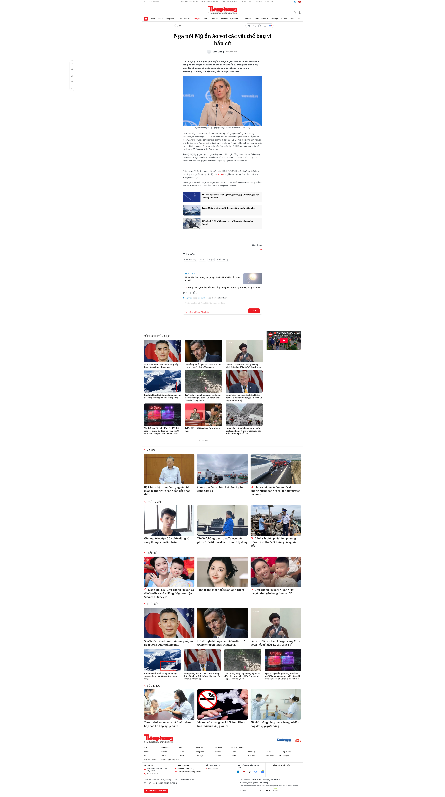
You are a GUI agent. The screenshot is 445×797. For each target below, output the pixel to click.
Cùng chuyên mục (157, 336)
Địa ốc (179, 19)
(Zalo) (192, 769)
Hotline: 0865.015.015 (189, 2)
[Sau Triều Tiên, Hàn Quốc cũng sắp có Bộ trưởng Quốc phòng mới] (162, 351)
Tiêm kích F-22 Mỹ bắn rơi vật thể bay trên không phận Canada (228, 222)
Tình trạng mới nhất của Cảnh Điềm (220, 589)
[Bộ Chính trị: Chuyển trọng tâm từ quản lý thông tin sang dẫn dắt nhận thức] (169, 469)
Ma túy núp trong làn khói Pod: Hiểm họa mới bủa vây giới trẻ (221, 724)
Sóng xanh (170, 19)
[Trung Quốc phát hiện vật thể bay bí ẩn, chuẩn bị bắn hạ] (191, 210)
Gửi (254, 311)
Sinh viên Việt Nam (229, 2)
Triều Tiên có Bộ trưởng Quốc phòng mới (202, 429)
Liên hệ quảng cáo (183, 765)
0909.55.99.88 (183, 769)
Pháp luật (214, 19)
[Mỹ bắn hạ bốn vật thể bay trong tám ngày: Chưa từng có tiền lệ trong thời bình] (191, 197)
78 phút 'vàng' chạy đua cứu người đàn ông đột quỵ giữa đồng (275, 724)
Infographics (237, 748)
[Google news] (264, 772)
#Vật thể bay (190, 259)
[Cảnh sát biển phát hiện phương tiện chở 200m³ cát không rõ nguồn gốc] (276, 520)
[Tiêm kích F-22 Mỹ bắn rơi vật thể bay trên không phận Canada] (191, 223)
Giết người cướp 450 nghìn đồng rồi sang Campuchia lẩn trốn (167, 540)
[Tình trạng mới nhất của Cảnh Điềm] (222, 572)
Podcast (200, 748)
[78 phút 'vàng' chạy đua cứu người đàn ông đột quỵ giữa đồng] (276, 704)
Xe (241, 19)
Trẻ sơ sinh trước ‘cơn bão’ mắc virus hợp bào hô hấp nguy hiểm (167, 724)
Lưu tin (72, 75)
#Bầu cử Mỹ (222, 259)
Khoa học (274, 19)
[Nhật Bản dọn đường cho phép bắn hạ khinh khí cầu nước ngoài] (252, 278)
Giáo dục (264, 19)
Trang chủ (146, 19)
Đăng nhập (187, 298)
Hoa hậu (284, 19)
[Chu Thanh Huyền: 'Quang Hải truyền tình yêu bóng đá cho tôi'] (276, 572)
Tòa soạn (258, 2)
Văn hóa (248, 19)
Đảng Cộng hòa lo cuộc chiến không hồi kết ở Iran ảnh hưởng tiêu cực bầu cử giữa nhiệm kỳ (244, 398)
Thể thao (224, 19)
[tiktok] (250, 771)
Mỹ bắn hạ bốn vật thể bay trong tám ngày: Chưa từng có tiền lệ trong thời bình (230, 196)
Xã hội (153, 19)
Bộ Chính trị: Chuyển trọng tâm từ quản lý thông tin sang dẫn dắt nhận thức (167, 490)
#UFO (202, 259)
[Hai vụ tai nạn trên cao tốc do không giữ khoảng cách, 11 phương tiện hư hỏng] (276, 469)
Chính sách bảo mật (281, 765)
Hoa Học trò (245, 2)
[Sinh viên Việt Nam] (284, 741)
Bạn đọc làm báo (158, 791)
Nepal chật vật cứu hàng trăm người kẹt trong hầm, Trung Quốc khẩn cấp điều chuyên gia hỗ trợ (243, 431)
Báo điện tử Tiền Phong (222, 10)
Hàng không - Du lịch (273, 756)
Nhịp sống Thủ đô (150, 759)
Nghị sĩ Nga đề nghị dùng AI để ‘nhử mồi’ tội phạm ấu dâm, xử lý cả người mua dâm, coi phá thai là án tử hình (161, 431)
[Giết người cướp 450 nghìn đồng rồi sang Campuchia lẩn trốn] (169, 520)
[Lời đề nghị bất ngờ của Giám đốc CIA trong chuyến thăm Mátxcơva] (203, 351)
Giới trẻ (205, 19)
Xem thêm (299, 19)
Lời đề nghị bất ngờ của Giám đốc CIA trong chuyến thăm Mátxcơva (203, 365)
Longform (218, 748)
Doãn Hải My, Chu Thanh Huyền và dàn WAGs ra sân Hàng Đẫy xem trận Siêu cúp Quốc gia (169, 593)
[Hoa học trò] (298, 741)
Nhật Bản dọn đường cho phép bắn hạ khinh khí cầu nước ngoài (212, 278)
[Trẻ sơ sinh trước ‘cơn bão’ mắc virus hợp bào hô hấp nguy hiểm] (169, 704)
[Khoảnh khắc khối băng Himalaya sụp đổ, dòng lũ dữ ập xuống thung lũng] (162, 381)
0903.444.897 (213, 769)
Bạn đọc (251, 756)
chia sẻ (248, 26)
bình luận (264, 26)
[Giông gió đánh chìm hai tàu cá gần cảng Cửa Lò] (222, 469)
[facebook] (295, 2)
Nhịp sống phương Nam (170, 759)
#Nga (211, 259)
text (254, 26)
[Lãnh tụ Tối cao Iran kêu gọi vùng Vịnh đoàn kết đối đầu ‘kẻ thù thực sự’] (244, 351)
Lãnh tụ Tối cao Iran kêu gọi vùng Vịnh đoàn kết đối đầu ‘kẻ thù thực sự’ (244, 365)
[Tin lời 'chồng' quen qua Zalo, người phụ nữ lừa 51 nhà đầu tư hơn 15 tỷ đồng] (222, 520)
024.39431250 (152, 774)
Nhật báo (165, 748)
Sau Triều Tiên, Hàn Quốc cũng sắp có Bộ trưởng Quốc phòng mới (162, 365)
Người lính (234, 19)
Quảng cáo (269, 2)
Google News (270, 26)
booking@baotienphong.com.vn (189, 772)
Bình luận (72, 82)
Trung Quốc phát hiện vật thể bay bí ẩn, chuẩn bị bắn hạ (228, 208)
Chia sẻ (72, 69)
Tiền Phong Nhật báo (210, 2)
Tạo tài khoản (203, 298)
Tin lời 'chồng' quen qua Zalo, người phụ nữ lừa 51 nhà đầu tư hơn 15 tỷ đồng (222, 540)
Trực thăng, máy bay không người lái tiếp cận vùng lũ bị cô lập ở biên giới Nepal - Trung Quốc (203, 398)
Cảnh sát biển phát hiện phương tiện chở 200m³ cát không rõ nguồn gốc (274, 542)
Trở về (72, 88)
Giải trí (256, 19)
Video (291, 19)
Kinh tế (161, 19)
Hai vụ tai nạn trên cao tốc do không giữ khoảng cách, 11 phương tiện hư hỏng (275, 490)
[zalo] (257, 772)
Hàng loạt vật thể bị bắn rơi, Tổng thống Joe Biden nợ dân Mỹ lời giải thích (224, 287)
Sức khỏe (187, 19)
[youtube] (299, 2)
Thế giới (197, 19)
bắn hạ (220, 174)
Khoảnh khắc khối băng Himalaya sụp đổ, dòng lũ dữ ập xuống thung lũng (162, 396)
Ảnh (180, 748)
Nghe (72, 62)
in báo (259, 26)
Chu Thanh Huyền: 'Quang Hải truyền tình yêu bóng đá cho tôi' (272, 591)
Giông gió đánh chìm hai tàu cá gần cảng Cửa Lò (220, 488)
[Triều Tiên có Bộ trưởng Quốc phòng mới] (203, 414)
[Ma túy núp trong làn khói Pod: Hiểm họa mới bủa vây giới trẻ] (222, 704)
